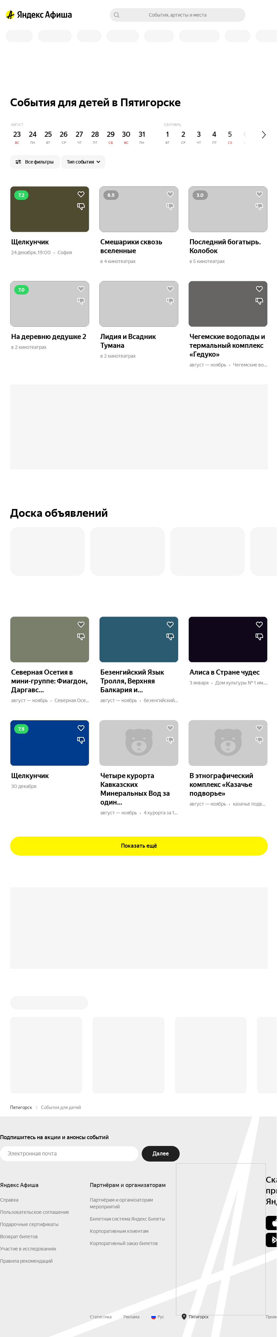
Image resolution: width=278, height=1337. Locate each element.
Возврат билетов (19, 1236)
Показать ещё (139, 846)
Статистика (101, 1317)
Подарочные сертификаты (29, 1224)
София (65, 252)
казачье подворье (253, 804)
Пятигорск (21, 1107)
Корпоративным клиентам (119, 1231)
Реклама (131, 1317)
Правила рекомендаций (26, 1261)
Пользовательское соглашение (34, 1212)
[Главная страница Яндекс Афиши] (10, 15)
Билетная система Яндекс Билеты (127, 1219)
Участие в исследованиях (28, 1248)
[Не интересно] (81, 207)
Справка (9, 1200)
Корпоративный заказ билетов (124, 1243)
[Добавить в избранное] (81, 194)
